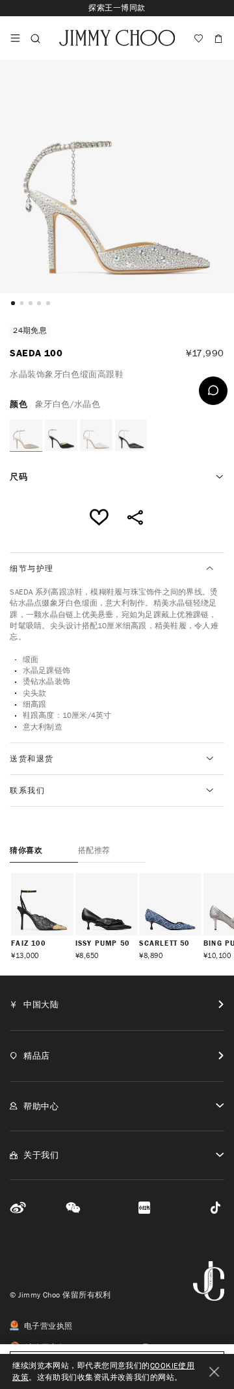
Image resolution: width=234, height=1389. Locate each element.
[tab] (117, 568)
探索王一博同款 (116, 8)
